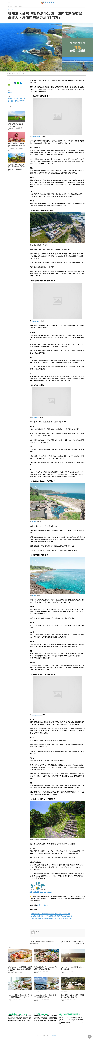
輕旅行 (39, 905)
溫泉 (12, 100)
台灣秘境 (10, 98)
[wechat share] (9, 85)
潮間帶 (20, 100)
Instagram (43, 892)
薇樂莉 (34, 522)
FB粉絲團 (36, 892)
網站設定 (15, 6)
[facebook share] (15, 83)
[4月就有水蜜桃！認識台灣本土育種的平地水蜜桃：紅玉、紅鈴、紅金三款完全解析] (20, 955)
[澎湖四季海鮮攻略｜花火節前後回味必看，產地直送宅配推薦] (46, 955)
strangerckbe (36, 715)
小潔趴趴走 (35, 417)
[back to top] (90, 1037)
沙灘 (21, 98)
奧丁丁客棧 (10, 6)
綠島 (12, 102)
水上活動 (16, 98)
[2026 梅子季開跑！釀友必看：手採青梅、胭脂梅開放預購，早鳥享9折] (20, 983)
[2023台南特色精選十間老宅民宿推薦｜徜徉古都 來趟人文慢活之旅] (16, 158)
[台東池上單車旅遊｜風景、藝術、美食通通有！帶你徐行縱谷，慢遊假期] (16, 116)
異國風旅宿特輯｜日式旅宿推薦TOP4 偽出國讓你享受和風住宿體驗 (50, 914)
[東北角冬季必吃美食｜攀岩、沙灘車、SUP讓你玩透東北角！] (46, 983)
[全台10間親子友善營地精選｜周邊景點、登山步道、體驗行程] (73, 983)
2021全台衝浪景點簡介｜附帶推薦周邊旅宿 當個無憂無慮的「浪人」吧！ (52, 916)
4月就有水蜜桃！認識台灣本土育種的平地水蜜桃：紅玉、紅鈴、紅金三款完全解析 (20, 969)
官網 (31, 892)
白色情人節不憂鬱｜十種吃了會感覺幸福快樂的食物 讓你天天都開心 (16, 145)
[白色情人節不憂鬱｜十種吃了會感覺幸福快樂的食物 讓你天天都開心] (16, 137)
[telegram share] (21, 83)
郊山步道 (17, 102)
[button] (57, 116)
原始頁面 (54, 1035)
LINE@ (50, 892)
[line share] (18, 83)
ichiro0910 (35, 321)
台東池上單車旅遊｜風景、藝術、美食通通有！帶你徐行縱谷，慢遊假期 (15, 125)
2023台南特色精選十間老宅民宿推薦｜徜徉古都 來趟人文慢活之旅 (16, 166)
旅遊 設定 (20, 6)
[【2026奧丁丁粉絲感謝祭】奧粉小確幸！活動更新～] (73, 955)
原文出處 (45, 905)
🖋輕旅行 (38, 931)
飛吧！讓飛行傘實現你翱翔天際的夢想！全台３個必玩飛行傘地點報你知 (52, 918)
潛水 (16, 100)
